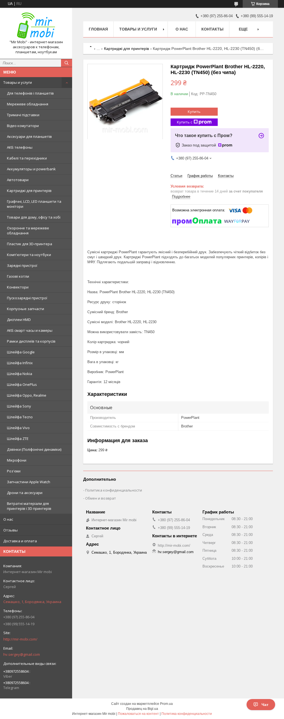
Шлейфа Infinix (20, 362)
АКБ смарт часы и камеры (29, 330)
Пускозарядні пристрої (27, 297)
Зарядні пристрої (22, 265)
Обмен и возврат (100, 498)
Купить (194, 111)
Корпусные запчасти (25, 308)
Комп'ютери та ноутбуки (29, 254)
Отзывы (10, 530)
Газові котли (18, 276)
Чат (265, 704)
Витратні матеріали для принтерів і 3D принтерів (29, 506)
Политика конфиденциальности (113, 490)
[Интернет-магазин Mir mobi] (36, 26)
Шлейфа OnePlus (22, 384)
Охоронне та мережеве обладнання (28, 231)
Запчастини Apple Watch (28, 481)
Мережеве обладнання (27, 104)
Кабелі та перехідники (27, 158)
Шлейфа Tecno (20, 416)
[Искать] (66, 63)
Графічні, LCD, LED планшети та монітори (34, 204)
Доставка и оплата (20, 540)
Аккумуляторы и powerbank (31, 168)
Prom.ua (166, 704)
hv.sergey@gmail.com (21, 654)
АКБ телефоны (19, 147)
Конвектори (18, 287)
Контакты (212, 29)
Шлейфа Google (21, 352)
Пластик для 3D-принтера (29, 243)
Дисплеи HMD (19, 319)
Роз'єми (14, 471)
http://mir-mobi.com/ (20, 639)
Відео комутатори (23, 125)
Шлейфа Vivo (18, 427)
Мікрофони (16, 460)
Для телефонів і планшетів (30, 93)
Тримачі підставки (23, 114)
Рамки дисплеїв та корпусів (31, 341)
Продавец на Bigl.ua (142, 709)
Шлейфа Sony (19, 406)
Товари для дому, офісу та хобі (33, 217)
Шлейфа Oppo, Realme (26, 395)
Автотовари (18, 179)
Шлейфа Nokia (19, 373)
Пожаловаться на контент (138, 714)
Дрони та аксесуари (24, 492)
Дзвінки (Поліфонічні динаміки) (34, 449)
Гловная (98, 29)
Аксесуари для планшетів (29, 136)
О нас (8, 519)
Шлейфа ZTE (18, 438)
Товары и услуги (17, 82)
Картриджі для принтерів (29, 190)
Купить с (184, 122)
